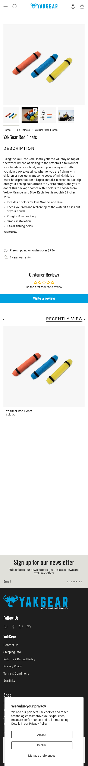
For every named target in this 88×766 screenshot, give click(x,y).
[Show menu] (5, 6)
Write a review (44, 298)
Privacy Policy (38, 723)
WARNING (10, 232)
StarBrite (9, 680)
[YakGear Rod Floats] (44, 366)
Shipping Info (12, 652)
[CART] (82, 6)
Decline (42, 745)
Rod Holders (23, 129)
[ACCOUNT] (73, 6)
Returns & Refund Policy (19, 659)
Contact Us (10, 645)
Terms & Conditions (16, 673)
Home (6, 129)
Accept (41, 734)
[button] (14, 6)
